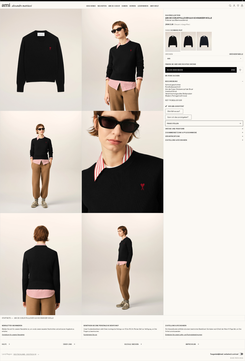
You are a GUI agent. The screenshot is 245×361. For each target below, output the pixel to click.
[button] (41, 60)
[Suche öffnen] (230, 6)
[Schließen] (242, 0)
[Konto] (234, 6)
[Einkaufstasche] (242, 6)
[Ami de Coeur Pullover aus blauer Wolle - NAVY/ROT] (204, 41)
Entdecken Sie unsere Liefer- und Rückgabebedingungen (183, 335)
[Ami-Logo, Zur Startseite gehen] (18, 5)
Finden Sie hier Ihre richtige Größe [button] (180, 64)
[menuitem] (91, 6)
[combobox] (204, 58)
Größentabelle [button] (236, 54)
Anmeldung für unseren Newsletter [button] (13, 335)
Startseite (6, 318)
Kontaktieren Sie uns (90, 335)
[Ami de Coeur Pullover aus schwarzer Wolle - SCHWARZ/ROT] (172, 41)
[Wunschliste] (238, 6)
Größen (169, 54)
